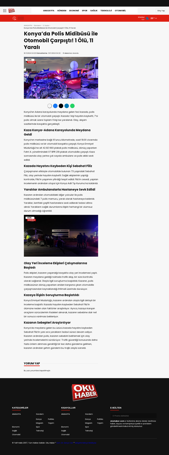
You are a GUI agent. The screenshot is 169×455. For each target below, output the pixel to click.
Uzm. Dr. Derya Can (65, 443)
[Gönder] (154, 416)
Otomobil (120, 10)
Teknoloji (106, 10)
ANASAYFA (48, 10)
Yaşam (51, 423)
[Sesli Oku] (49, 106)
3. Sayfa (46, 25)
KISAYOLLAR (68, 408)
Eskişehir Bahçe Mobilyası (85, 443)
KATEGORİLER (20, 408)
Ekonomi (74, 10)
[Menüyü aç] (5, 10)
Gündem (61, 10)
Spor (84, 10)
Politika (51, 419)
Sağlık (93, 10)
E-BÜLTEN (115, 408)
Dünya (39, 419)
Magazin (39, 423)
